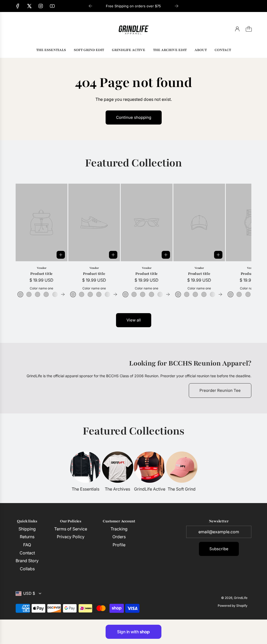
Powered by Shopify (232, 606)
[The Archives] (117, 467)
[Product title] (42, 222)
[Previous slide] (90, 6)
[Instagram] (40, 6)
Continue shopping (133, 117)
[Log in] (237, 29)
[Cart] (248, 29)
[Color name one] (20, 294)
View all (133, 320)
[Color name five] (55, 294)
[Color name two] (29, 294)
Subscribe (218, 548)
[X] (29, 6)
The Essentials (85, 489)
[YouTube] (52, 6)
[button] (28, 240)
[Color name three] (37, 294)
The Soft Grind (182, 489)
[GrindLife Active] (149, 467)
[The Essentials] (85, 467)
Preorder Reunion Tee (220, 390)
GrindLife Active (149, 489)
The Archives (117, 489)
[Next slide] (176, 6)
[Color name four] (46, 294)
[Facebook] (17, 6)
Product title (41, 273)
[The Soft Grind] (181, 467)
